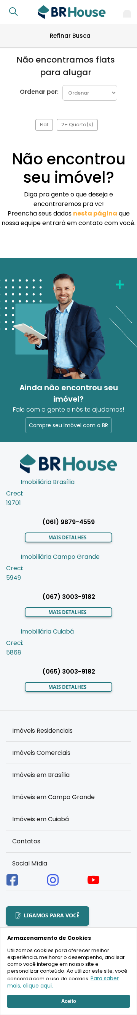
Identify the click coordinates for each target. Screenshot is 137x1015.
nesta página (95, 213)
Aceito (68, 1001)
